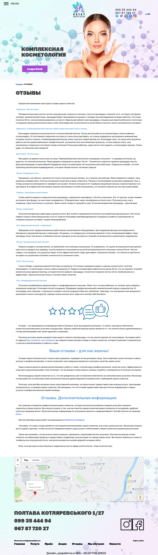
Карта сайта (138, 541)
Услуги (34, 543)
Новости (115, 543)
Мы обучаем (96, 543)
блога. (19, 414)
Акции (62, 543)
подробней (35, 68)
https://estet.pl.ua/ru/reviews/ (40, 340)
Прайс (49, 543)
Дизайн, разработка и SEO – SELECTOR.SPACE (76, 553)
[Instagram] (135, 16)
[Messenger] (125, 16)
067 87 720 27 (125, 12)
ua (146, 14)
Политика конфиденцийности (27, 541)
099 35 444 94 (126, 9)
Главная (19, 543)
